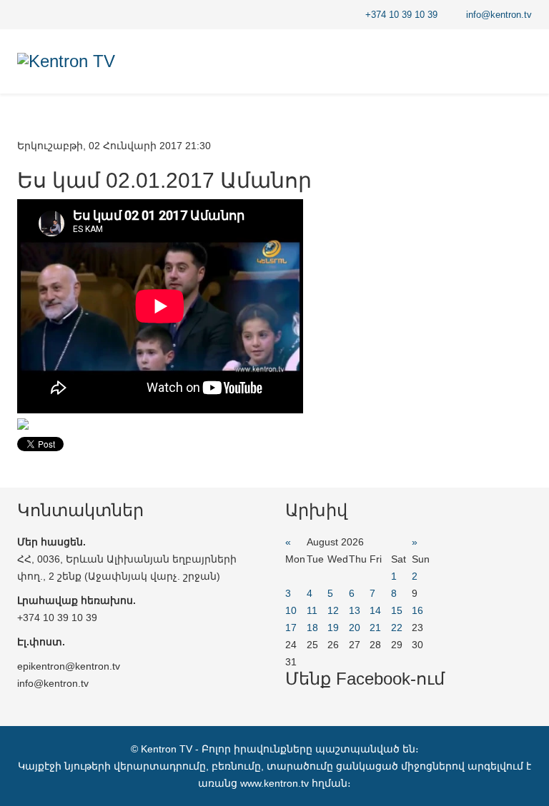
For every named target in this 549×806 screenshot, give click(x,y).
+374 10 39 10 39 (401, 15)
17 (291, 627)
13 (354, 610)
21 (375, 627)
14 (375, 610)
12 (333, 610)
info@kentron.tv (499, 15)
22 (396, 627)
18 (312, 627)
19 (333, 627)
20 (354, 627)
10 (291, 610)
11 (312, 610)
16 (417, 610)
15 (396, 610)
